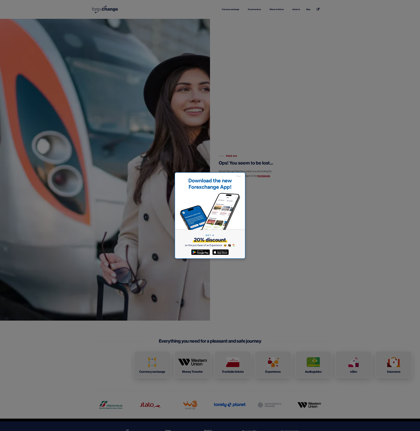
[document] (210, 215)
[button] (239, 176)
